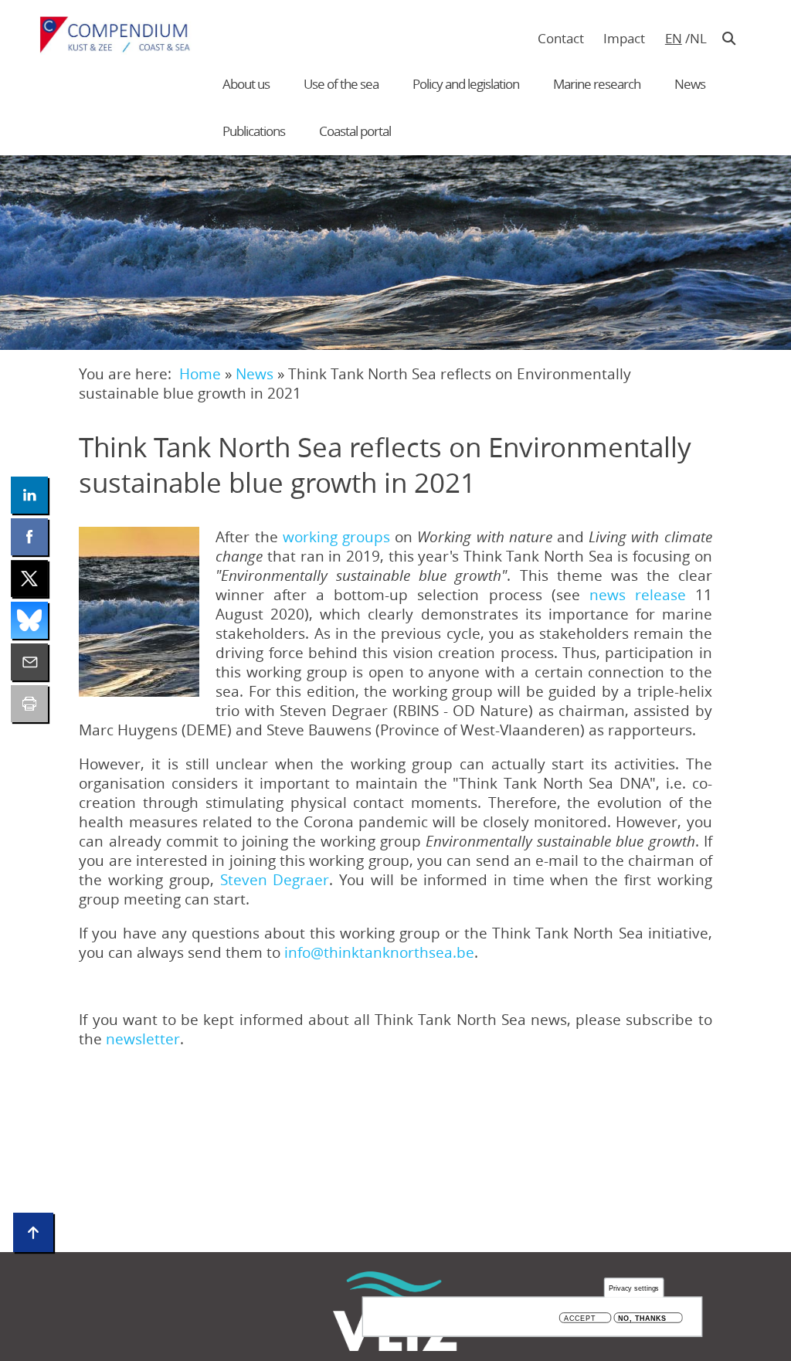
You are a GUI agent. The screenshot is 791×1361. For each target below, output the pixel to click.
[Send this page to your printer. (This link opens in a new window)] (29, 703)
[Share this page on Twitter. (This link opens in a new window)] (29, 578)
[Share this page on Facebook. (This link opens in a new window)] (29, 536)
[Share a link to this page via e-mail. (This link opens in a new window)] (29, 661)
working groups (336, 536)
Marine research (596, 84)
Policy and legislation (465, 84)
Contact (561, 38)
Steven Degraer (275, 879)
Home (200, 373)
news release (637, 594)
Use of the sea (341, 84)
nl (698, 38)
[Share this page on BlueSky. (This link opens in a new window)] (29, 620)
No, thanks (642, 1318)
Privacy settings (634, 1288)
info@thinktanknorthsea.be (379, 952)
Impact (624, 38)
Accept (580, 1318)
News (689, 84)
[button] (139, 612)
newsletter (143, 1038)
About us (246, 84)
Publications (253, 131)
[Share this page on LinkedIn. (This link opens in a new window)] (29, 495)
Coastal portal (355, 131)
